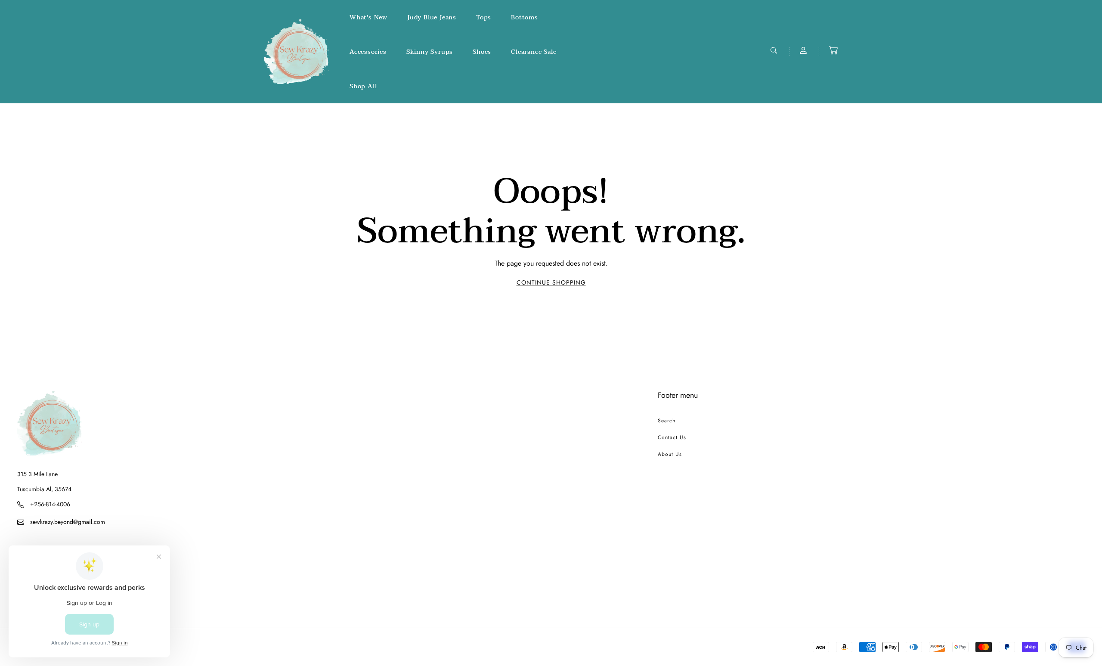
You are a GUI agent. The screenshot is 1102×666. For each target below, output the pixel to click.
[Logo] (296, 51)
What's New (368, 17)
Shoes (482, 52)
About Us (670, 454)
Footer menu (678, 395)
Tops (483, 17)
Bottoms (524, 17)
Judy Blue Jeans (431, 17)
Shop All (363, 86)
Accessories (368, 52)
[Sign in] (804, 50)
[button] (833, 50)
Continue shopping (551, 282)
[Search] (775, 50)
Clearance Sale (533, 52)
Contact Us (672, 437)
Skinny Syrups (429, 52)
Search (666, 420)
